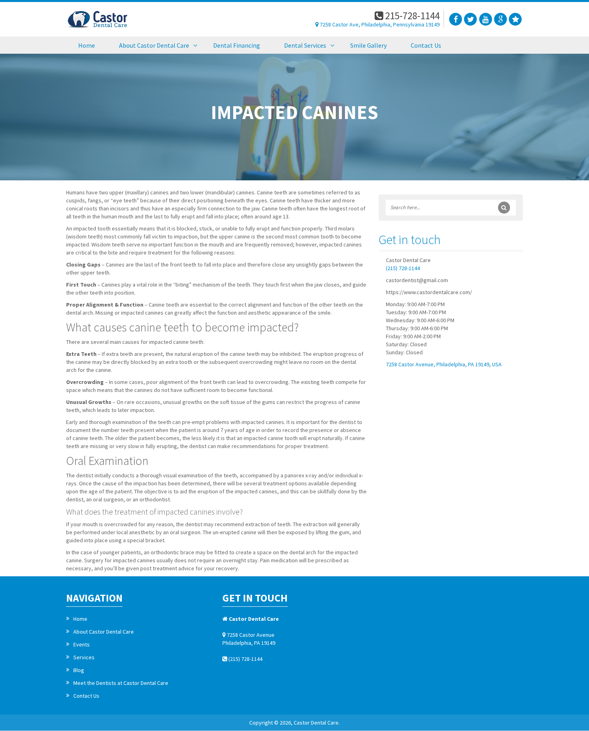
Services (84, 657)
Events (81, 644)
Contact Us (86, 695)
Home (80, 618)
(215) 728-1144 (403, 268)
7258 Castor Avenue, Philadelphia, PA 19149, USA (444, 364)
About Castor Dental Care (103, 631)
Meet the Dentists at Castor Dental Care (120, 683)
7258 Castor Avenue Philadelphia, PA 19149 (248, 638)
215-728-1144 (411, 15)
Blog (78, 670)
